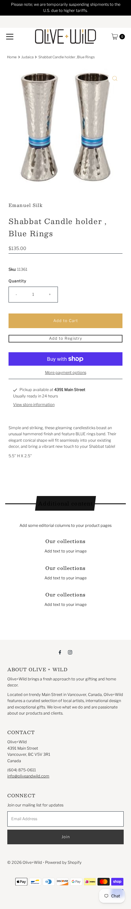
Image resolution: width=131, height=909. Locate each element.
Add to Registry (65, 338)
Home (12, 57)
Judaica (27, 57)
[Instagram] (70, 652)
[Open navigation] (10, 36)
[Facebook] (60, 652)
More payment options (65, 372)
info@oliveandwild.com (28, 776)
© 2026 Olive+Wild (24, 862)
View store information (34, 404)
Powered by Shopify (63, 862)
